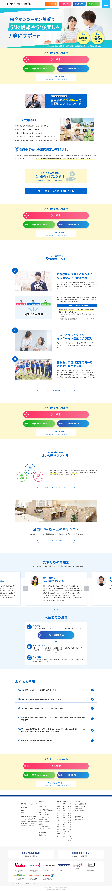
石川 (64, 808)
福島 (58, 817)
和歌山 (64, 831)
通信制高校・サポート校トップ (29, 804)
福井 (64, 810)
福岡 (69, 824)
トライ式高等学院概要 (81, 804)
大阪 (64, 829)
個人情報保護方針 (79, 810)
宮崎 (69, 836)
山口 (69, 813)
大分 (69, 833)
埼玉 (58, 820)
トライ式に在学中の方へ (45, 828)
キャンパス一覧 (51, 4)
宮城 (58, 813)
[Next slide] (86, 588)
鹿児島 (70, 838)
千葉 (58, 827)
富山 (64, 806)
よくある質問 (42, 806)
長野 (64, 813)
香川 (69, 817)
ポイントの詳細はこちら (56, 390)
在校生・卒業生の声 (44, 821)
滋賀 (64, 824)
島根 (69, 804)
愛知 (64, 817)
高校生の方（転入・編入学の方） (29, 821)
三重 (64, 822)
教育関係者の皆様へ (80, 819)
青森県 (58, 806)
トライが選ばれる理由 (44, 815)
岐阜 (64, 820)
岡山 (69, 806)
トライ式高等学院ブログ (45, 826)
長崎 (69, 829)
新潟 (64, 804)
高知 (69, 822)
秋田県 (58, 810)
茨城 (58, 829)
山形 (58, 815)
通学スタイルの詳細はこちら (56, 487)
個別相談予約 (79, 4)
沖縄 (69, 840)
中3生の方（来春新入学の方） (28, 819)
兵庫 (64, 833)
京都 (64, 827)
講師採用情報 (78, 808)
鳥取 (69, 808)
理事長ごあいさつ (43, 812)
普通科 (22, 810)
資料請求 (65, 4)
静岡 (64, 815)
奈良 (64, 836)
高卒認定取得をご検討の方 (27, 825)
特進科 (22, 812)
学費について (93, 4)
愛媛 (69, 820)
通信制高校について (44, 835)
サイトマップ (78, 813)
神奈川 (58, 833)
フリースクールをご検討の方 (28, 823)
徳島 (69, 815)
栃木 (58, 822)
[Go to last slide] (25, 588)
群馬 (58, 824)
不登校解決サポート (44, 817)
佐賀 (69, 827)
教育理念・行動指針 (80, 806)
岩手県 (58, 808)
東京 (58, 831)
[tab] (54, 609)
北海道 (58, 804)
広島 (69, 810)
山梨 (58, 836)
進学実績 (41, 824)
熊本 (69, 831)
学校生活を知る (43, 819)
